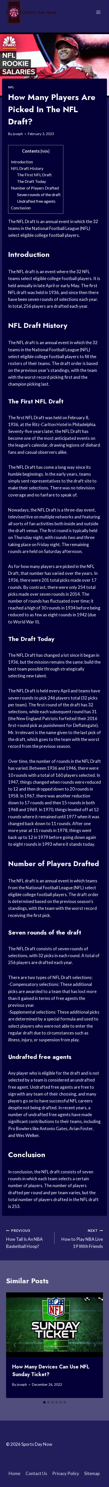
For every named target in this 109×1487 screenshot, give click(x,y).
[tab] (44, 1402)
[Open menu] (98, 12)
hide (45, 151)
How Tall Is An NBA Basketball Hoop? (24, 1239)
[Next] (94, 1345)
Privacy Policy (65, 1473)
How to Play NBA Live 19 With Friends (82, 1239)
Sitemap (92, 1473)
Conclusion (21, 207)
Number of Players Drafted (35, 187)
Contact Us (36, 1473)
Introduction (22, 161)
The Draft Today (31, 181)
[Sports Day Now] (31, 12)
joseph (18, 134)
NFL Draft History (27, 168)
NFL (11, 87)
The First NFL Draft (34, 174)
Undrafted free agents (36, 201)
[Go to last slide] (14, 1345)
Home (14, 1473)
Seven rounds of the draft (39, 194)
